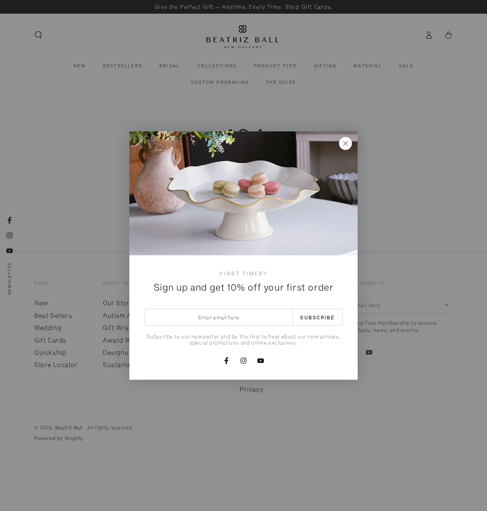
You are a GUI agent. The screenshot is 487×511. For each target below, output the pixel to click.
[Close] (345, 143)
